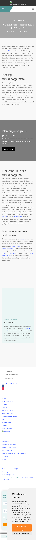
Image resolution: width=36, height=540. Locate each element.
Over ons (4, 407)
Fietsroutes (21, 20)
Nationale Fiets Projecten (9, 416)
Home (4, 398)
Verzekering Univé (7, 413)
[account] (25, 9)
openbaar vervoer (15, 246)
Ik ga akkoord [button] (21, 526)
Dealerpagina (6, 472)
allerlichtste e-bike (7, 248)
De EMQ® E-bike (7, 401)
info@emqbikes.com (11, 384)
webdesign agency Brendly (27, 477)
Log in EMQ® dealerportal (10, 475)
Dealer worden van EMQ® (10, 469)
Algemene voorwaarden (9, 447)
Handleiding (5, 441)
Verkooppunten (6, 422)
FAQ (3, 419)
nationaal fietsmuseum (8, 51)
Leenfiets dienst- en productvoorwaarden (14, 453)
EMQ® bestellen (7, 428)
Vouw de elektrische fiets (9, 253)
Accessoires (5, 456)
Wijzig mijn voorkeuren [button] (21, 533)
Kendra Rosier (12, 32)
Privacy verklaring (7, 450)
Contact (4, 404)
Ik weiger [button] (21, 530)
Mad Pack (6, 479)
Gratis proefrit (6, 425)
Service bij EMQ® (7, 410)
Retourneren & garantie (9, 444)
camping (22, 239)
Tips (13, 20)
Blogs (4, 459)
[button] (33, 9)
